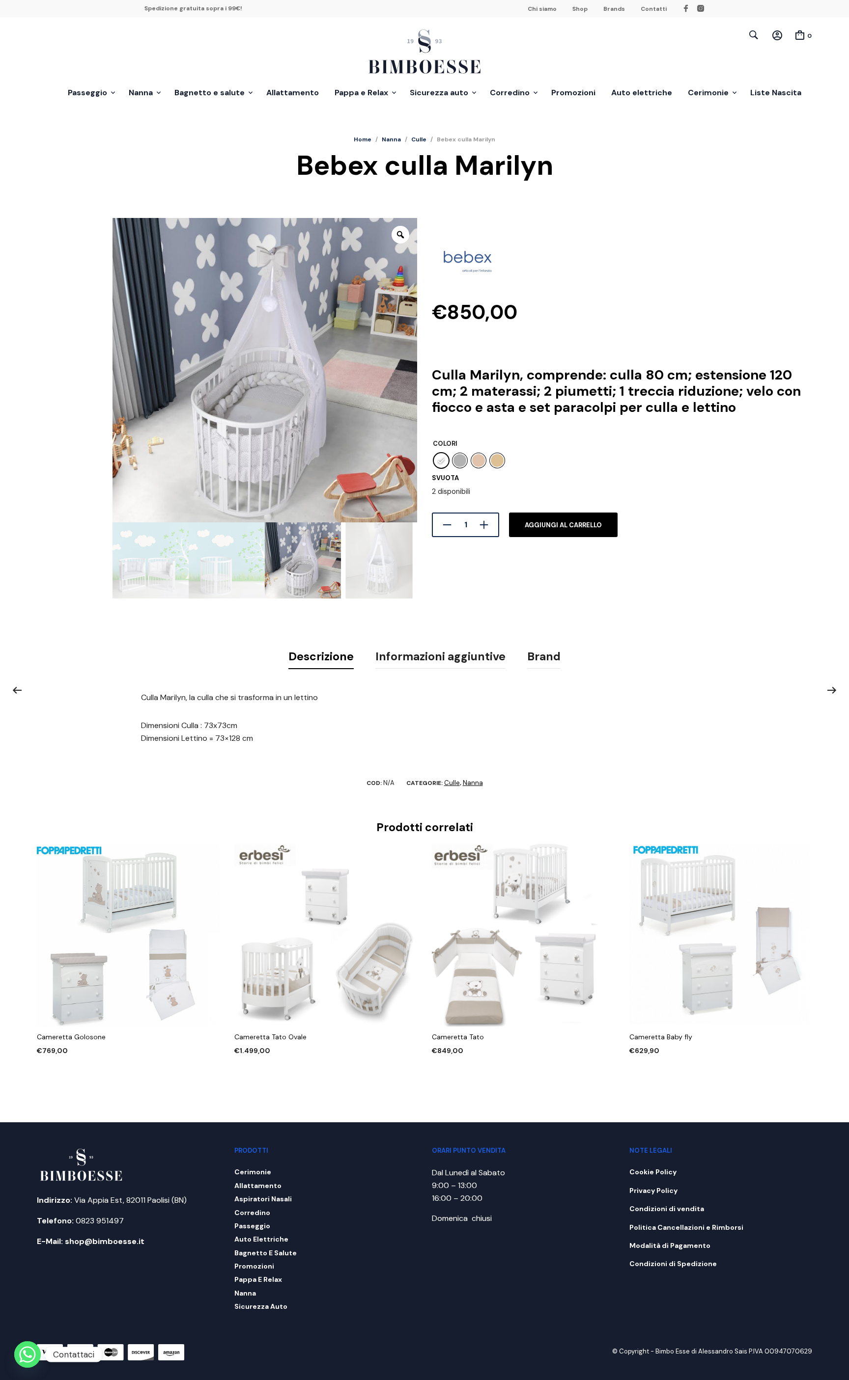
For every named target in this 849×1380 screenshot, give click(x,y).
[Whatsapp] (27, 1354)
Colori (445, 443)
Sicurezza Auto (260, 1306)
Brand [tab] (544, 656)
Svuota (445, 478)
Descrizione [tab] (321, 656)
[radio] (441, 460)
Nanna (141, 92)
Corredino (510, 92)
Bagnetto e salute (209, 92)
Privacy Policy (653, 1190)
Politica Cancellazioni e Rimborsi (686, 1227)
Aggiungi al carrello (563, 525)
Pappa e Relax (361, 92)
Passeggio (87, 92)
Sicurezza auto (439, 92)
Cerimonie (708, 92)
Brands (614, 9)
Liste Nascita (775, 92)
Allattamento (292, 92)
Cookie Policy (653, 1171)
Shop (580, 9)
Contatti (654, 9)
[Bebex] (469, 264)
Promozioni (573, 92)
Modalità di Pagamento (669, 1245)
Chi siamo (542, 9)
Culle (418, 139)
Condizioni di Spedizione (673, 1263)
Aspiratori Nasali (263, 1198)
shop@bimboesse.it (104, 1241)
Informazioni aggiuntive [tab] (440, 656)
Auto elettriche (641, 92)
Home (362, 139)
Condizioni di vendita (666, 1208)
